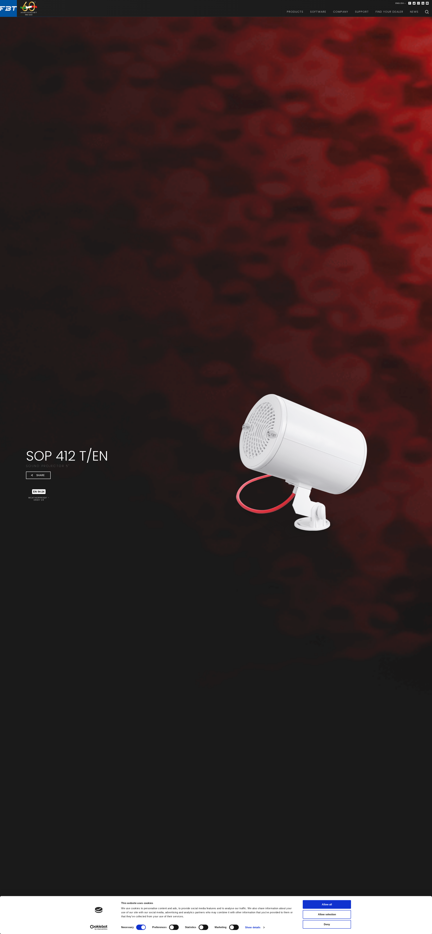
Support (362, 12)
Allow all (327, 904)
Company (340, 12)
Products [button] (295, 12)
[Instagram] (418, 3)
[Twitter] (414, 3)
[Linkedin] (423, 3)
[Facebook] (409, 3)
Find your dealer (389, 12)
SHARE (40, 475)
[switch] (174, 927)
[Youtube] (427, 3)
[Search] (427, 12)
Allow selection (327, 914)
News (414, 12)
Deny (327, 924)
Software (318, 12)
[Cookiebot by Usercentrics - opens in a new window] (99, 927)
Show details (252, 927)
